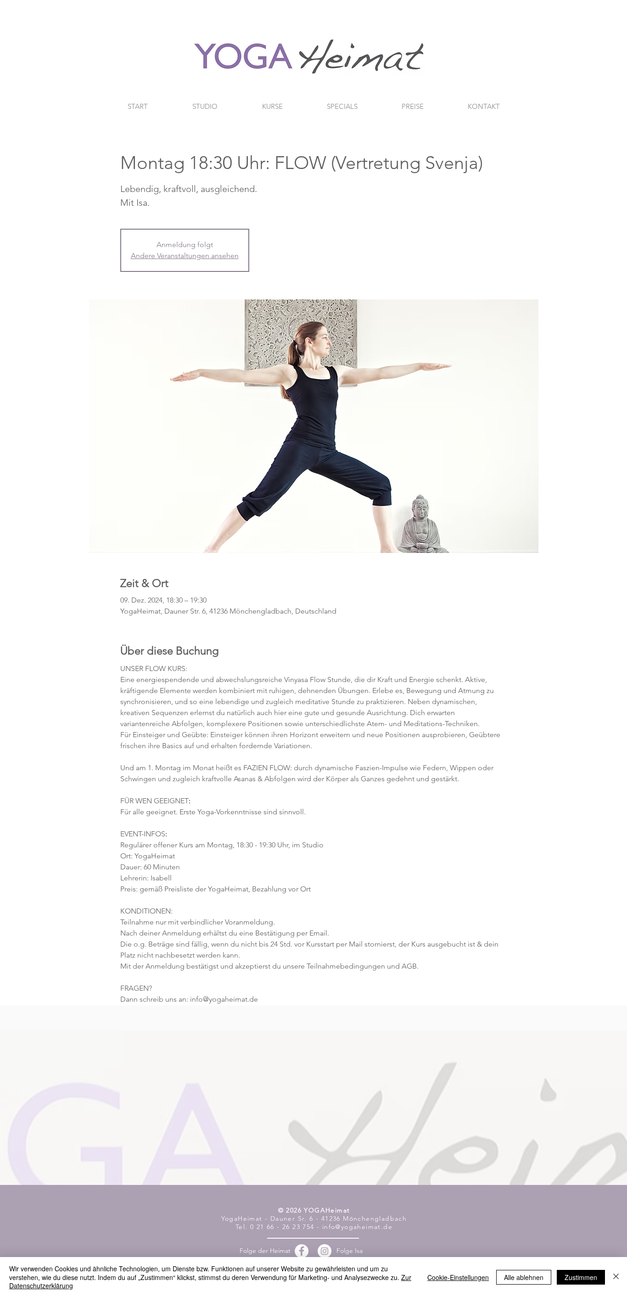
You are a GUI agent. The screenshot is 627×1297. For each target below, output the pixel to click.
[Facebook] (301, 1251)
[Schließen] (615, 1277)
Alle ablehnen (523, 1277)
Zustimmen (581, 1277)
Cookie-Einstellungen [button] (458, 1277)
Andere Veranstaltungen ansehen (185, 255)
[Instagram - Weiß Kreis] (324, 1251)
